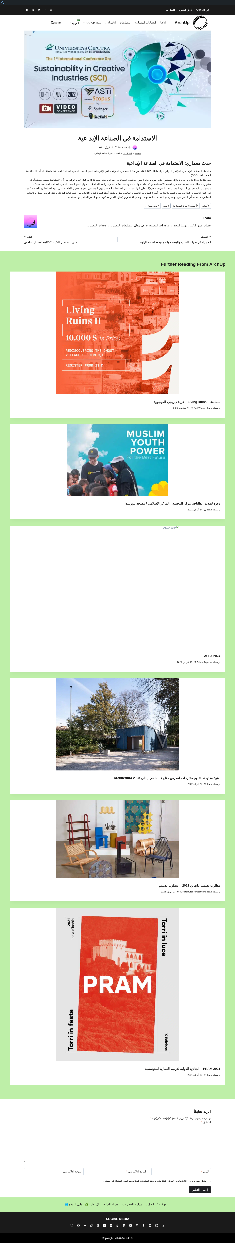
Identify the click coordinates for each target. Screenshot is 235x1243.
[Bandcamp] (85, 1225)
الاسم (205, 1171)
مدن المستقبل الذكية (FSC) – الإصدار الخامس (50, 240)
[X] (51, 10)
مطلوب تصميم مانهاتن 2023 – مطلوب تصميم (189, 885)
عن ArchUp (202, 9)
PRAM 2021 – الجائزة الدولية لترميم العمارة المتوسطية (182, 1068)
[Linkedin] (39, 10)
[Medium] (104, 1225)
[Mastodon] (124, 1225)
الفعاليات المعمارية (145, 22)
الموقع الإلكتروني (72, 1171)
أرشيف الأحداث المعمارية (185, 206)
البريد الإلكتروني (136, 1171)
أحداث (205, 206)
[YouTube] (78, 1225)
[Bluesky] (71, 1225)
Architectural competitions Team (196, 892)
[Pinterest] (33, 10)
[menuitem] (2, 2)
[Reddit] (91, 1225)
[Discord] (137, 1225)
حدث (166, 206)
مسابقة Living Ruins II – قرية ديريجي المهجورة (187, 402)
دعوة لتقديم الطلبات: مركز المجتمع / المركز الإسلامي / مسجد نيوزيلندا (172, 503)
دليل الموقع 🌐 (73, 1204)
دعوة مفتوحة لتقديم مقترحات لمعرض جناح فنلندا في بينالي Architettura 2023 (167, 778)
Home (138, 153)
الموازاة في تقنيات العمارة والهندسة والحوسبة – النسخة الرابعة (175, 240)
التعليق (206, 1122)
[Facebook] (111, 1225)
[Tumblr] (143, 1225)
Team (120, 147)
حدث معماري (198, 163)
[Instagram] (45, 10)
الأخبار (162, 22)
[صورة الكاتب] (135, 147)
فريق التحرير (185, 9)
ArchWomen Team (203, 408)
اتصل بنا (170, 9)
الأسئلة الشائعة (110, 1204)
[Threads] (98, 1225)
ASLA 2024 (212, 656)
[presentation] (117, 333)
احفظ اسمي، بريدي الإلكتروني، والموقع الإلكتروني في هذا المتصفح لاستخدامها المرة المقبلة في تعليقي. (155, 1180)
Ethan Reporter (204, 662)
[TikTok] (117, 1225)
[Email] (27, 10)
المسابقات (125, 22)
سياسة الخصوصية (132, 1204)
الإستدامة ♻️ (92, 1204)
